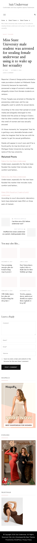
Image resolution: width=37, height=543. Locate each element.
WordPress (18, 540)
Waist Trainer (8, 34)
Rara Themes (30, 537)
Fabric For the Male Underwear (13, 161)
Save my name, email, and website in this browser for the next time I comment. (17, 360)
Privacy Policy (27, 540)
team (6, 70)
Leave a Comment (8, 73)
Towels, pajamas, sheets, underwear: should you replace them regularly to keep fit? (26, 298)
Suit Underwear (18, 4)
